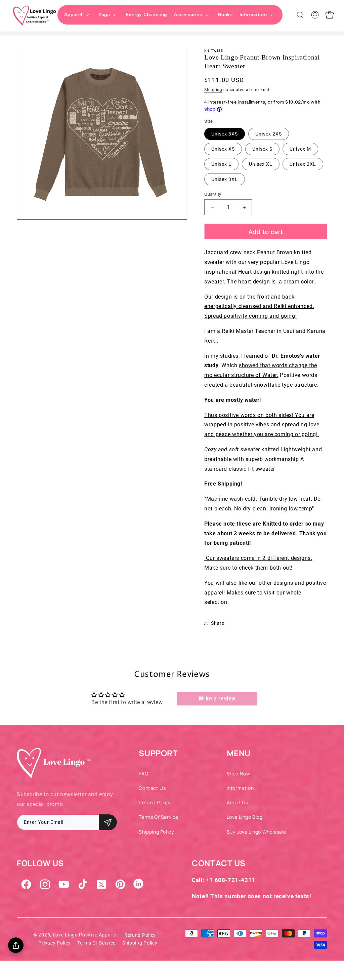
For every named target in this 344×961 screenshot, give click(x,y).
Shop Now (238, 773)
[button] (78, 15)
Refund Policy (154, 802)
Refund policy (140, 935)
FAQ (143, 773)
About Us (237, 802)
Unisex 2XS (268, 134)
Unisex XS (223, 149)
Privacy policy (54, 943)
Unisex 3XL (224, 179)
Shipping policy (140, 943)
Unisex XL (260, 164)
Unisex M (300, 149)
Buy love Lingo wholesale (256, 832)
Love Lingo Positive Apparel (85, 934)
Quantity (212, 194)
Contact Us (152, 788)
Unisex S (262, 149)
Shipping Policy (156, 832)
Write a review (217, 698)
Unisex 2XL (303, 164)
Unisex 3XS (224, 134)
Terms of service (96, 943)
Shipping (213, 89)
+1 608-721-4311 (230, 880)
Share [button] (217, 623)
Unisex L (221, 164)
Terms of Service (158, 817)
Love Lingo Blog (245, 817)
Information (240, 788)
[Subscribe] (108, 822)
